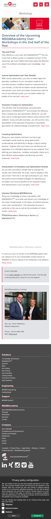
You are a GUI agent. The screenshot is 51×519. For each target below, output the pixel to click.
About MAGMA (7, 429)
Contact (4, 419)
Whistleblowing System (22, 450)
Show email (6, 262)
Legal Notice (26, 448)
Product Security (7, 450)
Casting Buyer (6, 392)
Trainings (5, 412)
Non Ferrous (6, 371)
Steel (3, 366)
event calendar (14, 275)
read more (25, 96)
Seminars (5, 417)
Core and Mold (7, 373)
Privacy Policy (15, 448)
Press (4, 438)
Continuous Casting (8, 378)
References (6, 436)
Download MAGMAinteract (19, 457)
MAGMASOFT (7, 361)
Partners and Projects (9, 433)
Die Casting (6, 368)
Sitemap (35, 448)
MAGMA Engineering (9, 390)
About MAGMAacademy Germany (13, 410)
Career (4, 443)
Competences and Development (13, 431)
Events (4, 441)
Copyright (5, 448)
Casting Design (7, 375)
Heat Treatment (7, 380)
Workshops (5, 414)
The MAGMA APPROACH (10, 359)
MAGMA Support (7, 400)
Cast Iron (5, 363)
